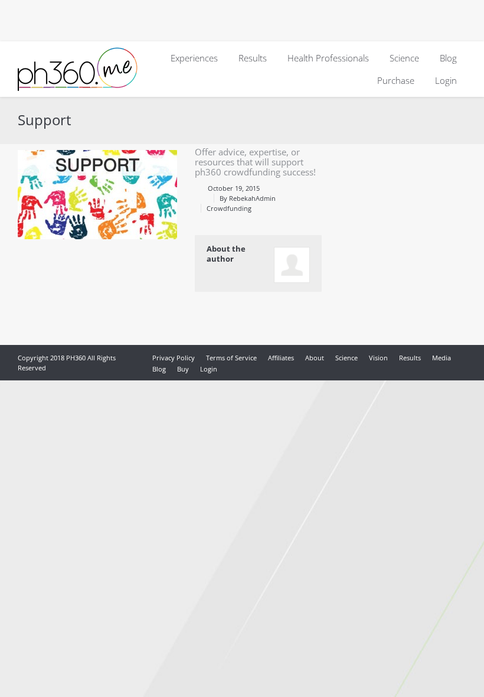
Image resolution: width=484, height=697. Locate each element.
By (248, 198)
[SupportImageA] (97, 194)
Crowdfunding (229, 208)
